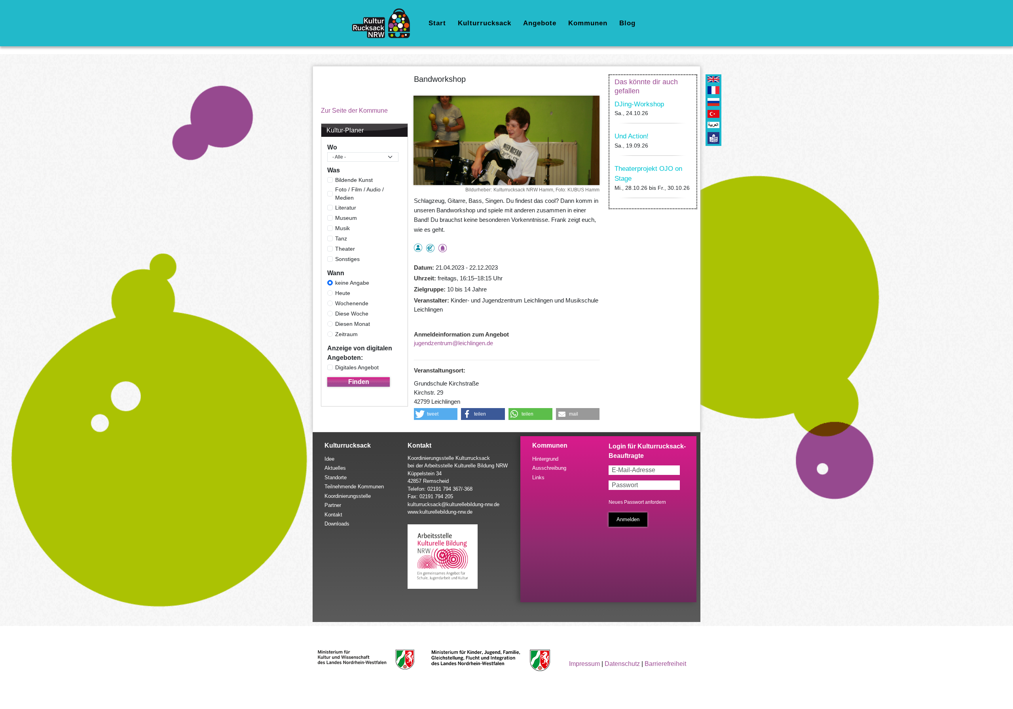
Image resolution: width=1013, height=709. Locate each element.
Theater (345, 249)
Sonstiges (347, 259)
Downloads (336, 524)
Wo (332, 147)
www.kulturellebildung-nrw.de (440, 512)
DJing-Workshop (639, 104)
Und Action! (632, 136)
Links (538, 477)
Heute (342, 293)
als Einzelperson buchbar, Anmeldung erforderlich (418, 248)
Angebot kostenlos (430, 248)
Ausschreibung (549, 468)
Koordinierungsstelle (347, 496)
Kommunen (587, 23)
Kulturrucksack (484, 23)
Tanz (341, 238)
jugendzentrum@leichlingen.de (453, 343)
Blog (627, 23)
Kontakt (333, 515)
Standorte (335, 477)
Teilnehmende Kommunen (354, 487)
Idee (329, 459)
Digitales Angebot (357, 367)
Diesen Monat (352, 324)
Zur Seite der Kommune (354, 110)
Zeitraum (346, 334)
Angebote (539, 23)
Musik (342, 228)
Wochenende (351, 303)
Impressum (584, 663)
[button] (436, 414)
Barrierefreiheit (665, 663)
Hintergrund (545, 459)
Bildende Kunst (354, 180)
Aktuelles (335, 468)
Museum (346, 218)
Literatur (345, 207)
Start (437, 23)
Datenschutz (622, 663)
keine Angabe (352, 283)
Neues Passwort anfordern (637, 502)
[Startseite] (384, 23)
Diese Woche (351, 313)
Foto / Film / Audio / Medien (359, 193)
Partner (332, 505)
